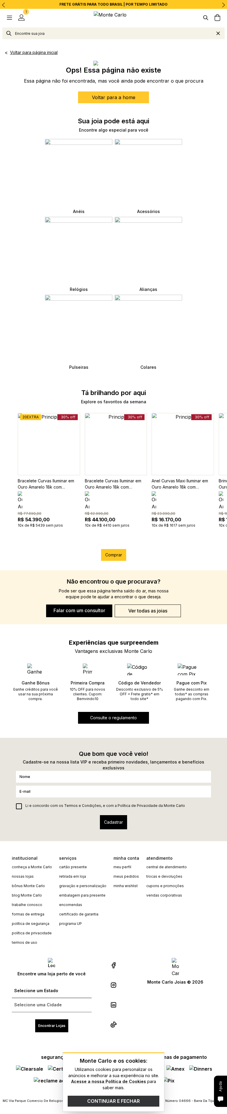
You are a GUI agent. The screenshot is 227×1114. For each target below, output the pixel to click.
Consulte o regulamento (113, 717)
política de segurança (30, 923)
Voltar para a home (113, 97)
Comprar (113, 554)
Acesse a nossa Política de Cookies (108, 1081)
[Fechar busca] (218, 33)
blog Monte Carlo (27, 895)
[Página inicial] (114, 17)
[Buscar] (205, 17)
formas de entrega (28, 914)
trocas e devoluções (164, 876)
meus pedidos (126, 876)
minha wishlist (126, 886)
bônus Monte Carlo (28, 886)
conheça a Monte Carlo (32, 867)
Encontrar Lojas (51, 1025)
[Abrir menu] (9, 17)
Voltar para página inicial (34, 52)
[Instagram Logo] (113, 985)
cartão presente (73, 867)
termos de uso (24, 942)
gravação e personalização (82, 886)
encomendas (70, 904)
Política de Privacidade (138, 805)
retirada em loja (72, 876)
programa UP (70, 923)
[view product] (49, 444)
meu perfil (122, 867)
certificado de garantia (78, 914)
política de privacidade (32, 933)
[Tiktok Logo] (113, 1024)
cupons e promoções (165, 886)
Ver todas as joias (147, 611)
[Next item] (223, 5)
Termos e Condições (82, 805)
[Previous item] (3, 5)
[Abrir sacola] (217, 17)
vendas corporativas (164, 895)
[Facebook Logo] (113, 965)
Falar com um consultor (79, 610)
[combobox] (113, 33)
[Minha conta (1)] (21, 17)
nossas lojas (23, 876)
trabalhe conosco (27, 904)
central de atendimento (166, 867)
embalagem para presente (82, 895)
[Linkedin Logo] (113, 1005)
